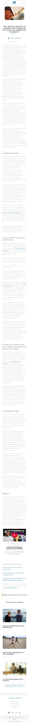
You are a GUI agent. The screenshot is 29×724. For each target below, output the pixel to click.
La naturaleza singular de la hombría (13, 680)
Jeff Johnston (15, 38)
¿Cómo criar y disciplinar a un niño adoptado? (13, 653)
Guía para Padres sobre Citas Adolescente (13, 626)
